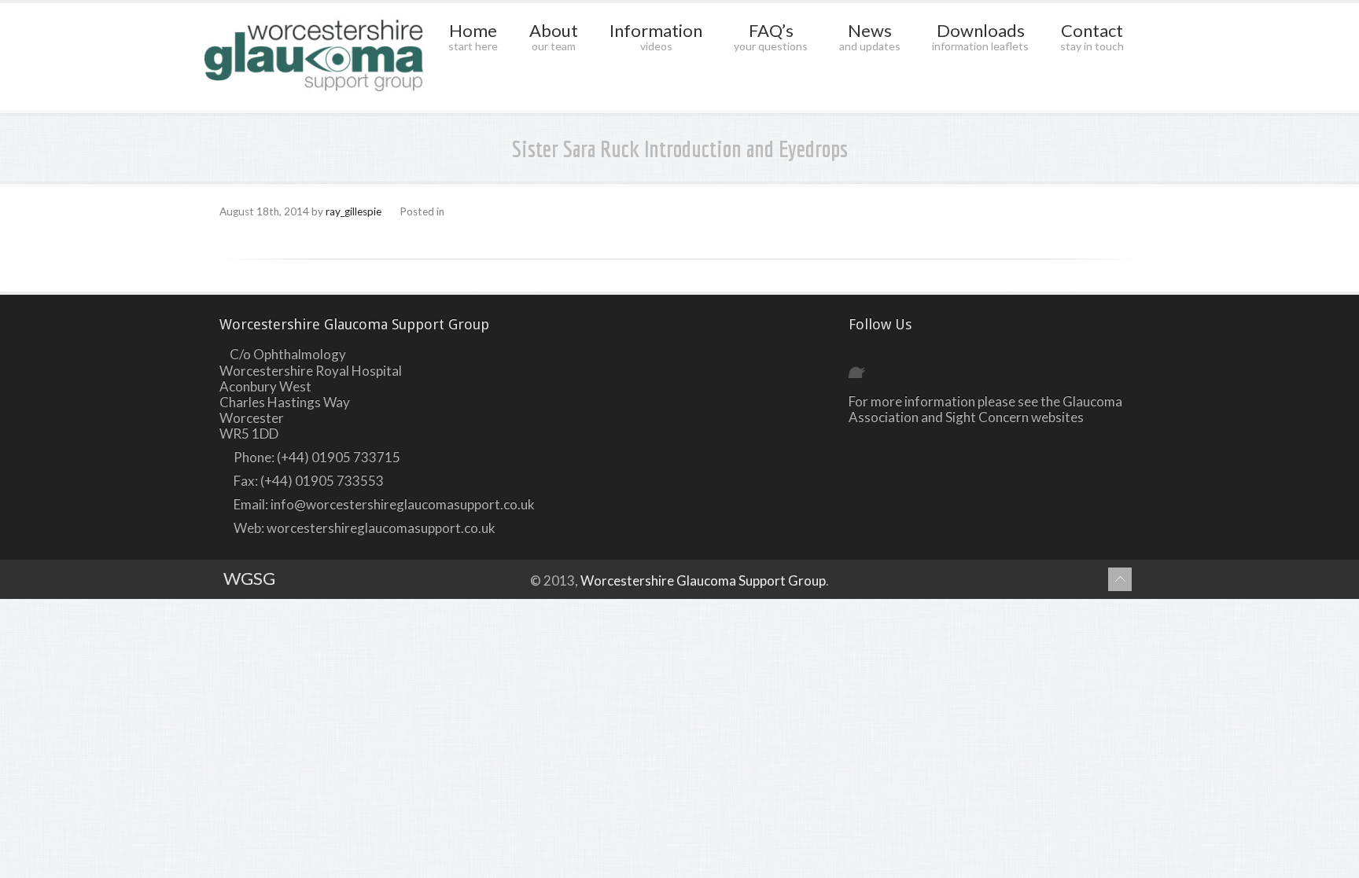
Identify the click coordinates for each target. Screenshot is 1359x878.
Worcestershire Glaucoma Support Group (703, 580)
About (553, 36)
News (869, 36)
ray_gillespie (353, 211)
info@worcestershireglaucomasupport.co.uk (403, 504)
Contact (1092, 36)
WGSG (249, 578)
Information (656, 36)
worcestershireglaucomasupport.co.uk (381, 528)
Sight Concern (987, 417)
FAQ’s (771, 36)
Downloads (980, 36)
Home (473, 36)
